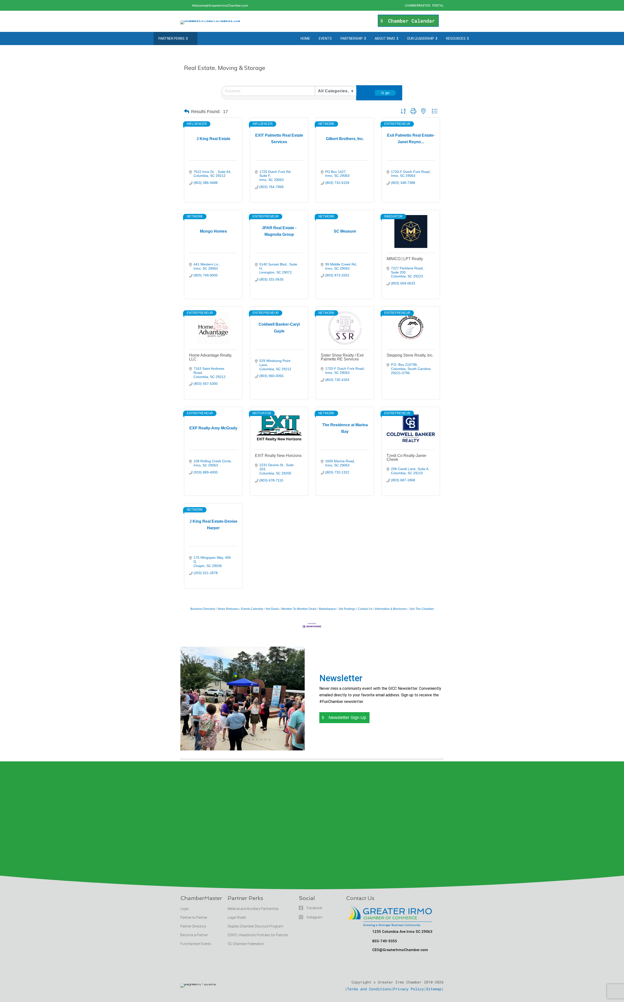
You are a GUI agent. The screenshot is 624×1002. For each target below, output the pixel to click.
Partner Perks (171, 38)
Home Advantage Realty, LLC (210, 357)
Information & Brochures (391, 609)
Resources (456, 38)
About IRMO (385, 38)
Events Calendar (252, 609)
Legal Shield (237, 917)
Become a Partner (194, 935)
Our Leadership (420, 38)
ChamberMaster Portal (424, 5)
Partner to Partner (194, 917)
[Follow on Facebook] (386, 5)
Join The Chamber (421, 609)
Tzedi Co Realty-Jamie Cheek (406, 458)
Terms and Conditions (369, 988)
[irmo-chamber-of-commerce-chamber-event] (242, 748)
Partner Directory (193, 926)
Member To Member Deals (298, 609)
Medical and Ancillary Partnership (253, 909)
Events (325, 38)
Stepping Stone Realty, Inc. (410, 355)
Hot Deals (272, 609)
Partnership (352, 38)
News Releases (228, 609)
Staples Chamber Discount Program (255, 926)
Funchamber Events (195, 944)
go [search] (387, 93)
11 (257, 739)
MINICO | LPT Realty (405, 259)
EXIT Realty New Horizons (278, 456)
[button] (186, 111)
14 (269, 739)
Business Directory (202, 609)
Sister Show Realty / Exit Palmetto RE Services (342, 357)
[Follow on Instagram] (396, 5)
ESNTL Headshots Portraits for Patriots (258, 935)
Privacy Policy (408, 988)
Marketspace (327, 609)
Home (305, 38)
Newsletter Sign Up (347, 717)
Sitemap (433, 988)
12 (261, 739)
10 (253, 739)
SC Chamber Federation (246, 944)
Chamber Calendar (411, 21)
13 (265, 739)
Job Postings (346, 609)
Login (184, 909)
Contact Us (365, 609)
